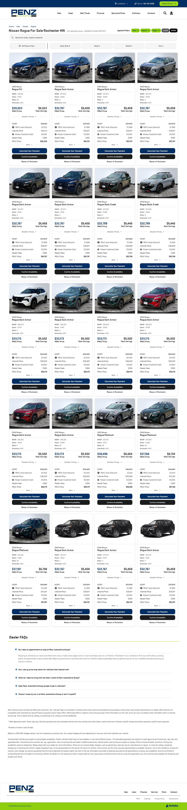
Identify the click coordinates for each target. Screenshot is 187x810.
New (59, 13)
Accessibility (173, 799)
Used (70, 13)
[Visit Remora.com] (172, 806)
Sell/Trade (85, 13)
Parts (164, 792)
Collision (136, 13)
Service (154, 792)
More (28, 145)
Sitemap (147, 799)
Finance (100, 13)
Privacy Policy (160, 799)
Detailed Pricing (28, 116)
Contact (151, 13)
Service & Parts (118, 13)
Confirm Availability (29, 157)
